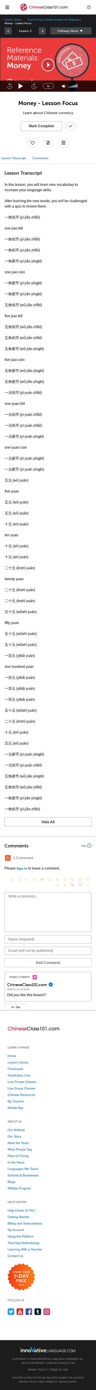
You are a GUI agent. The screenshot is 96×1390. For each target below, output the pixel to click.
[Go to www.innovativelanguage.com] (48, 1349)
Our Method (16, 1130)
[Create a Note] (48, 143)
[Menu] (7, 7)
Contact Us (15, 1256)
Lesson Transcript (13, 158)
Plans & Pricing (18, 1156)
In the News (16, 1162)
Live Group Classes (21, 1088)
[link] (8, 30)
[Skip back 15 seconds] (9, 86)
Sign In (22, 868)
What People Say (20, 1149)
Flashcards (15, 1069)
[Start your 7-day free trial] (21, 1277)
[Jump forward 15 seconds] (34, 86)
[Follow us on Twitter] (11, 1311)
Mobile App (15, 1108)
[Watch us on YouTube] (20, 1311)
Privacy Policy (38, 1369)
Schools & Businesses (23, 1175)
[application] (48, 65)
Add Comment (48, 963)
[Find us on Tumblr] (37, 1311)
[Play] (21, 86)
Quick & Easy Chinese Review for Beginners (54, 19)
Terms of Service (57, 1381)
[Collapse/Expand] (48, 845)
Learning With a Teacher (25, 1249)
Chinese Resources (21, 1095)
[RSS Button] (7, 858)
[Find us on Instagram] (46, 1311)
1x (48, 86)
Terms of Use (59, 1369)
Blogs (11, 1182)
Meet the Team (18, 1143)
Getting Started (18, 1217)
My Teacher (16, 1101)
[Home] (44, 10)
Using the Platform (21, 1236)
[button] (89, 7)
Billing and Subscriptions (25, 1223)
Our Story (14, 1136)
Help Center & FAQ (21, 1210)
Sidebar (71, 30)
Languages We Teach (23, 1169)
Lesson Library (13, 19)
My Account (16, 1230)
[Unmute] (64, 86)
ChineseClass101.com (60, 1363)
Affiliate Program (19, 1188)
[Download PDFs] (63, 143)
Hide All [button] (48, 822)
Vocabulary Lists (19, 1075)
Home (12, 1056)
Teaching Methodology (24, 1243)
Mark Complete (41, 126)
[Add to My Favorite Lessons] (33, 143)
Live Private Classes (22, 1082)
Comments (40, 158)
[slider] (73, 86)
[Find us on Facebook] (28, 1311)
